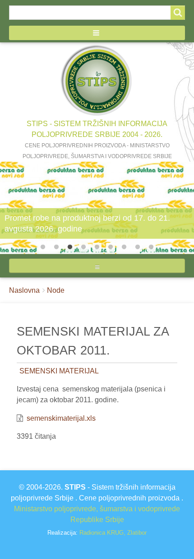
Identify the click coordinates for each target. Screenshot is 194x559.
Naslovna (24, 290)
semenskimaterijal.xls (61, 418)
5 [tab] (97, 247)
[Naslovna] (97, 80)
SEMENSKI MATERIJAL (59, 371)
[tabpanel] (97, 208)
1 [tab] (42, 247)
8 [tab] (137, 247)
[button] (97, 33)
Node (56, 290)
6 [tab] (110, 247)
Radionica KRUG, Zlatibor (113, 532)
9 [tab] (151, 247)
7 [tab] (124, 247)
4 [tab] (83, 247)
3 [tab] (69, 247)
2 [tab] (56, 247)
